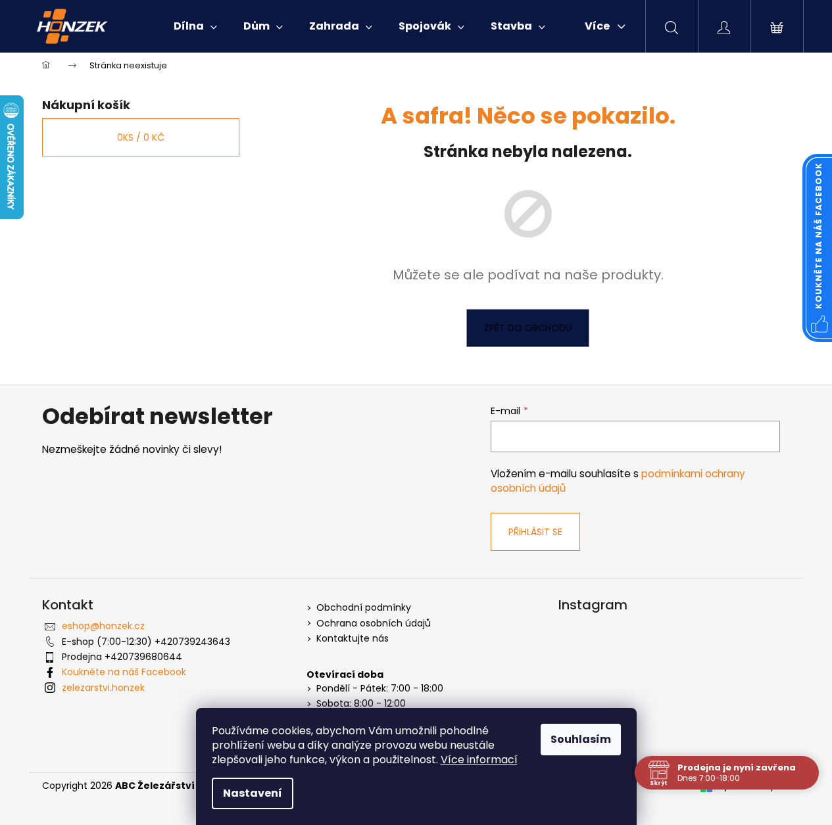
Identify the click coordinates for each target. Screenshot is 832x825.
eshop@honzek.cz (103, 625)
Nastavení (252, 793)
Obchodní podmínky (363, 607)
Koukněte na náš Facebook (124, 671)
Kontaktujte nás (352, 638)
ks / (140, 137)
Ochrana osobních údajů (373, 623)
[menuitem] (195, 26)
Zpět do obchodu (528, 328)
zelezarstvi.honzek (103, 687)
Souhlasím (581, 739)
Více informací (479, 759)
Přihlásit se (535, 531)
